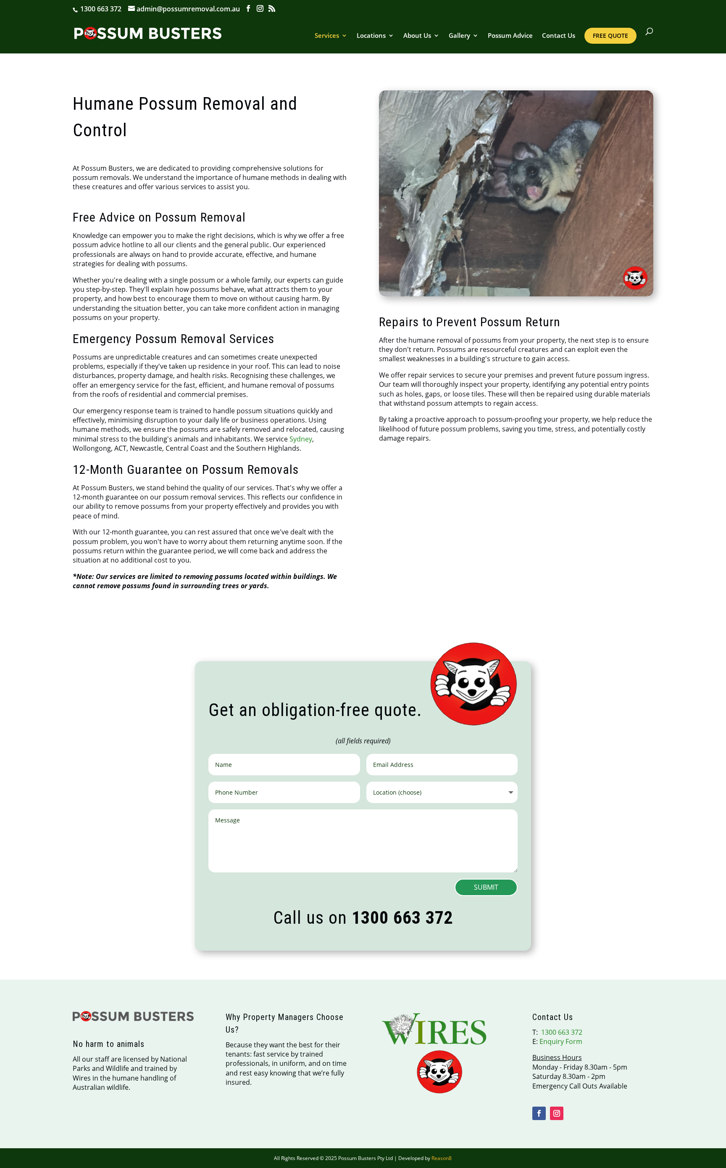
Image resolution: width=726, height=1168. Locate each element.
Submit (486, 887)
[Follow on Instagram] (556, 1113)
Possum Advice (510, 36)
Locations (371, 36)
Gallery (459, 36)
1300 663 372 (100, 8)
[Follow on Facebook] (539, 1113)
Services (327, 36)
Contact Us (558, 36)
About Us (417, 36)
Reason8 (441, 1158)
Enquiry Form (560, 1041)
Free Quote (610, 36)
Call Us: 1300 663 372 (516, 547)
